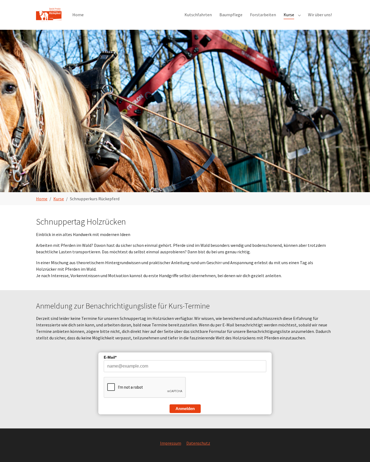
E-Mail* (110, 357)
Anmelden (185, 408)
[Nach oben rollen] (358, 450)
